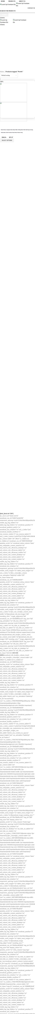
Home (2, 71)
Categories (3, 33)
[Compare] (2, 123)
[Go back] (2, 24)
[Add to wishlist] (12, 123)
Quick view (7, 123)
